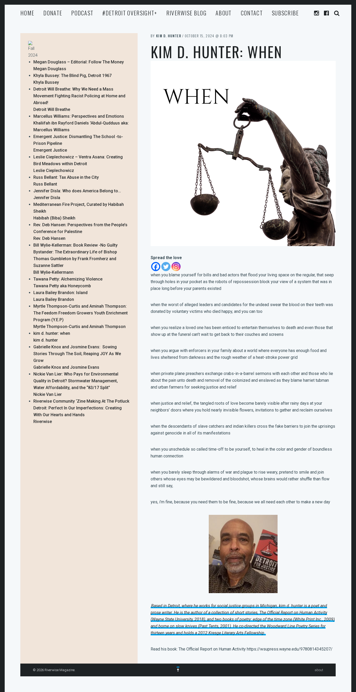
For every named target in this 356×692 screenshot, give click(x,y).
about (224, 13)
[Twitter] (165, 266)
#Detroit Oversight (129, 13)
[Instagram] (176, 266)
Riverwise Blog (186, 13)
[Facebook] (155, 266)
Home (27, 13)
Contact (252, 13)
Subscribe (285, 13)
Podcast (82, 13)
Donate (52, 13)
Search (337, 13)
